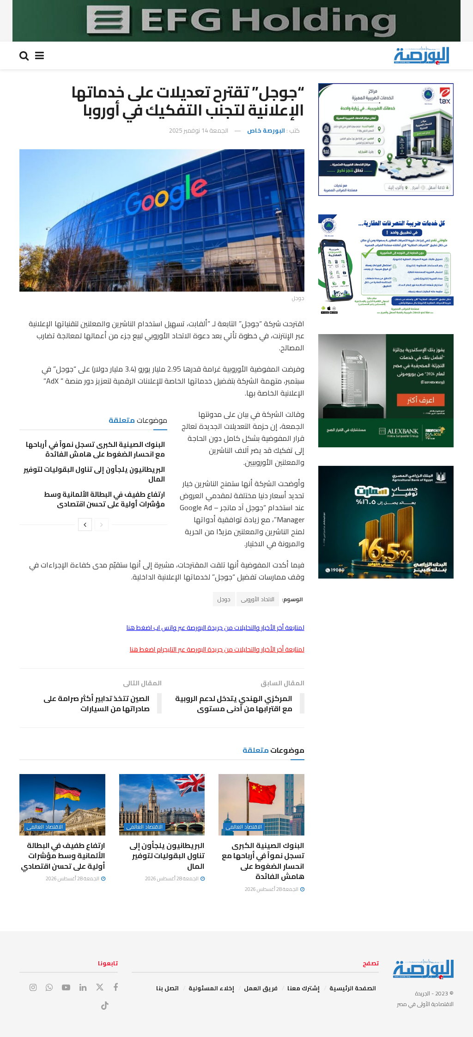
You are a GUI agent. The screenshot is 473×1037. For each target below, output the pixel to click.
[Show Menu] (39, 55)
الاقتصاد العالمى (244, 827)
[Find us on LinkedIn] (82, 987)
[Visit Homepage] (421, 55)
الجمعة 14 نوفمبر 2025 (198, 130)
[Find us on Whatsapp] (49, 987)
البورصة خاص (266, 130)
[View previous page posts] (102, 524)
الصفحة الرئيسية (352, 988)
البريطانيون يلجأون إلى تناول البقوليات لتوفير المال (94, 474)
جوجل (224, 599)
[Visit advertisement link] (236, 21)
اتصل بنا (167, 988)
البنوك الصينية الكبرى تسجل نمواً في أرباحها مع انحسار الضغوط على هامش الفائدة (95, 449)
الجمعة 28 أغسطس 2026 (272, 889)
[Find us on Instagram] (33, 987)
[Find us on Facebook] (115, 987)
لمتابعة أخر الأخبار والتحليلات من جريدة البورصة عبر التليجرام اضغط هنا (217, 649)
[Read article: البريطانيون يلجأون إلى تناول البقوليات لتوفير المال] (162, 805)
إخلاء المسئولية (211, 988)
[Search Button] (24, 55)
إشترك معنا (303, 988)
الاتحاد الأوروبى (257, 599)
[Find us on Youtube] (66, 987)
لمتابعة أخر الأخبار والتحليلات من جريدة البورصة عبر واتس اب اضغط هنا (215, 628)
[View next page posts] (85, 524)
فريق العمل (261, 988)
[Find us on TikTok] (105, 1006)
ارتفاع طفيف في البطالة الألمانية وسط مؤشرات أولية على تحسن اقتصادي (104, 499)
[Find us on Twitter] (100, 987)
